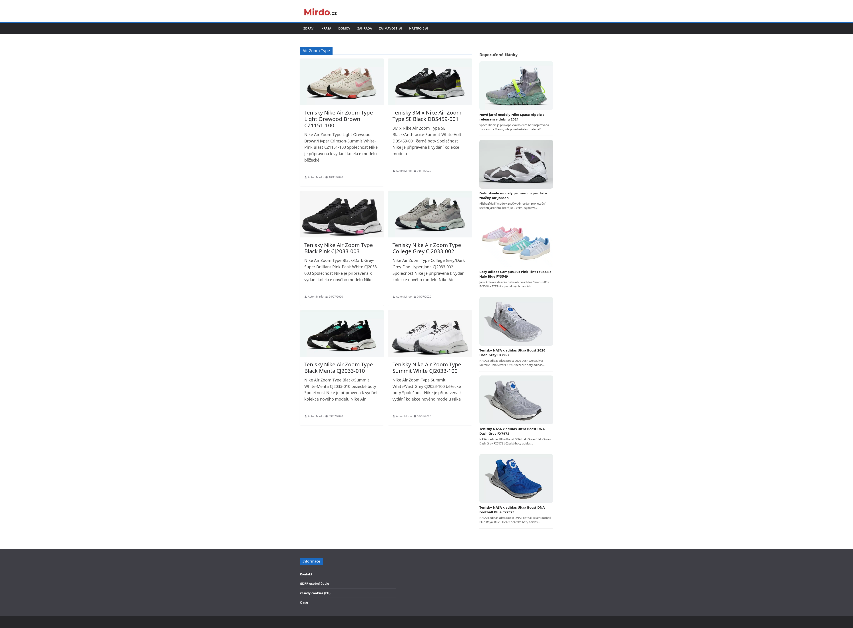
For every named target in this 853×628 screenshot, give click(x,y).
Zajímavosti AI (390, 28)
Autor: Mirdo (315, 177)
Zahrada (364, 28)
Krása (326, 28)
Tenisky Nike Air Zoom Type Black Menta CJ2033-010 (338, 367)
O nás (304, 602)
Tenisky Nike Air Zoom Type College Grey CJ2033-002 (427, 248)
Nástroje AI (418, 28)
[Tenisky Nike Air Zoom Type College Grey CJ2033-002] (430, 214)
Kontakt (306, 574)
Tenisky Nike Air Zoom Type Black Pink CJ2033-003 (338, 248)
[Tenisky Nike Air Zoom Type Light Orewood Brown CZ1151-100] (342, 82)
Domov (344, 28)
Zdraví (308, 28)
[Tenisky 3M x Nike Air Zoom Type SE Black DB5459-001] (430, 82)
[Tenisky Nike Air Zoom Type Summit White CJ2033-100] (430, 333)
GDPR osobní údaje (314, 583)
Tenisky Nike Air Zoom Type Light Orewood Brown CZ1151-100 (338, 119)
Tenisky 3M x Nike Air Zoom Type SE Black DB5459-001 (427, 115)
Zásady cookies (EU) (315, 593)
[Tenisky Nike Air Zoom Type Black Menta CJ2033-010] (342, 333)
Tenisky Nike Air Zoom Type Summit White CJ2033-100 (427, 367)
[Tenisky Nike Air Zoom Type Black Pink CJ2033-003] (342, 214)
